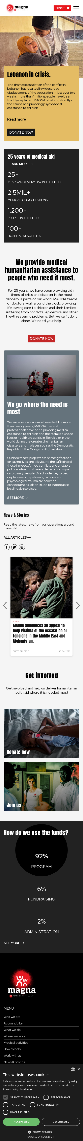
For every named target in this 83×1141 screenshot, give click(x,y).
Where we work (14, 1036)
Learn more (18, 164)
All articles (15, 537)
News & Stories (14, 1062)
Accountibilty (13, 1023)
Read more (16, 119)
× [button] (78, 1069)
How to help (12, 1049)
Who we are (12, 1017)
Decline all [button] (61, 1121)
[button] (41, 1132)
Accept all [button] (21, 1121)
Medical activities (16, 1043)
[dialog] (41, 1102)
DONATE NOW (41, 338)
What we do (12, 1030)
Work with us (12, 1055)
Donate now (21, 132)
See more (15, 498)
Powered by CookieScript (42, 1136)
